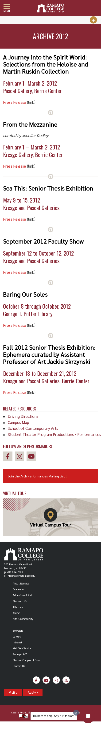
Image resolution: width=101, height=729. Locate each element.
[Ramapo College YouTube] (32, 457)
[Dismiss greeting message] (76, 713)
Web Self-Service (22, 648)
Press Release (14, 102)
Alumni (17, 613)
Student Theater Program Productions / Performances (54, 434)
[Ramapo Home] (50, 8)
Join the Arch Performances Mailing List (37, 476)
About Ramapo (21, 583)
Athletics (18, 607)
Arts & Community (23, 619)
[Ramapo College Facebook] (9, 457)
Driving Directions (23, 416)
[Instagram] (56, 681)
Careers (17, 636)
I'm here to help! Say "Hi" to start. (53, 716)
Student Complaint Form (26, 660)
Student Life (20, 601)
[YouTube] (46, 681)
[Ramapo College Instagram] (21, 457)
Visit (12, 692)
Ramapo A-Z (20, 654)
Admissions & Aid (22, 595)
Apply (32, 692)
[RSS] (66, 681)
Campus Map (18, 422)
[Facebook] (36, 681)
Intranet (17, 642)
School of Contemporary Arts (33, 428)
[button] (88, 716)
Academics (18, 589)
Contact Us (19, 666)
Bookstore (18, 630)
